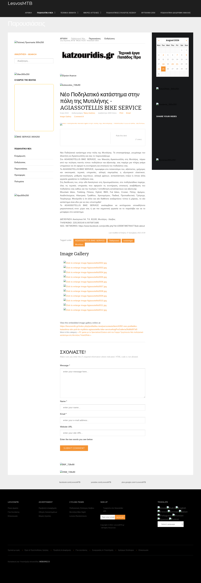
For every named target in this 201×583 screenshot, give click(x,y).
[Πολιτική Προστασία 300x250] (29, 42)
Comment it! (79, 117)
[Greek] (162, 508)
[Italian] (183, 511)
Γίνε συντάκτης (81, 550)
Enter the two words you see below (76, 439)
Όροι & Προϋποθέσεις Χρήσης (37, 550)
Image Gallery (65, 117)
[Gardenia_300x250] (166, 104)
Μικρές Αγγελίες (91, 13)
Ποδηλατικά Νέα (45, 13)
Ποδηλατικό (114, 241)
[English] (181, 508)
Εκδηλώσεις (109, 38)
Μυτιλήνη (79, 244)
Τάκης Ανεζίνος (89, 113)
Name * (63, 401)
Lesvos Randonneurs (78, 516)
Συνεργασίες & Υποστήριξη (102, 550)
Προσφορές (19, 175)
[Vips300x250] (21, 195)
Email (128, 113)
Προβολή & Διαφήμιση (48, 508)
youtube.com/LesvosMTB (101, 482)
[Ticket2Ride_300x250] (167, 89)
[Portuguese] (165, 515)
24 (159, 69)
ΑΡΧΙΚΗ (28, 13)
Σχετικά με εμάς (14, 550)
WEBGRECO (44, 562)
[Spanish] (163, 519)
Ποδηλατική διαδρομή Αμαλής (176, 13)
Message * (65, 365)
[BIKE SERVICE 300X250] (27, 137)
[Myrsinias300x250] (166, 160)
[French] (162, 511)
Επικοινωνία (13, 516)
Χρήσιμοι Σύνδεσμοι (126, 550)
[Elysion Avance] (68, 75)
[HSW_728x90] (67, 472)
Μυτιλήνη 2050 (148, 13)
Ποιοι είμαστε (13, 508)
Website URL (66, 427)
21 (177, 64)
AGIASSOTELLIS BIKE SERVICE (90, 241)
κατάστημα (128, 241)
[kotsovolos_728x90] (70, 85)
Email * (63, 414)
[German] (173, 511)
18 (163, 64)
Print (121, 113)
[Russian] (177, 515)
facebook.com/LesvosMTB (69, 482)
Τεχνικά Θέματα (68, 13)
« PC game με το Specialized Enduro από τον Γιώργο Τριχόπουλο (104, 332)
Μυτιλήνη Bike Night (77, 512)
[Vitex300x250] (21, 74)
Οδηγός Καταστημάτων (48, 512)
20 (172, 64)
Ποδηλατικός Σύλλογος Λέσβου (121, 13)
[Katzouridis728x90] (102, 60)
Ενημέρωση (19, 156)
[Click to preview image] (102, 124)
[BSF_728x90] (67, 464)
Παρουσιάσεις (95, 38)
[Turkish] (174, 519)
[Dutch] (171, 508)
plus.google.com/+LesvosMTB (134, 482)
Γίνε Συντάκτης (14, 512)
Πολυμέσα (19, 181)
